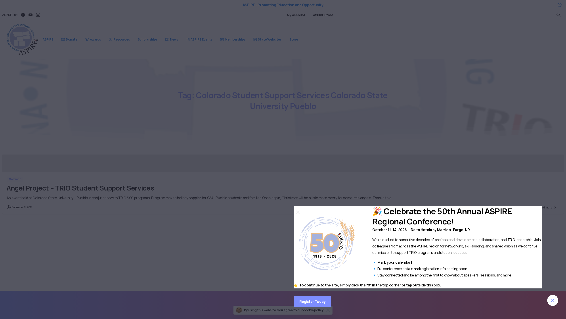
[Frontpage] (552, 300)
